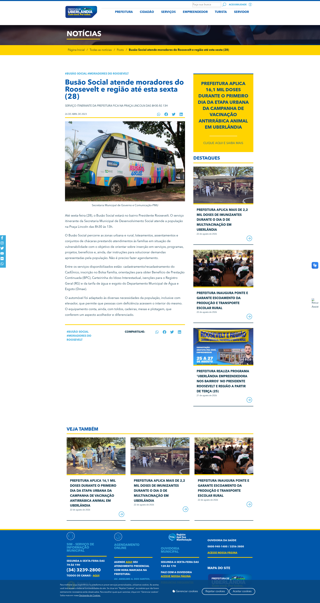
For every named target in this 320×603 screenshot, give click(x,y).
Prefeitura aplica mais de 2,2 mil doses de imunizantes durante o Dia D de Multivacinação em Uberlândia (222, 220)
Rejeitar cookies (215, 591)
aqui (96, 576)
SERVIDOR (241, 12)
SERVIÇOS (168, 12)
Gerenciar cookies (186, 591)
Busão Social (77, 74)
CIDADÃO (147, 12)
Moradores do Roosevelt (109, 74)
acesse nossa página (176, 576)
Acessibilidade (238, 5)
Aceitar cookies (242, 591)
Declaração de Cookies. (89, 596)
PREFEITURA (124, 12)
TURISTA (221, 12)
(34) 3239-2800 (84, 570)
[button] (158, 114)
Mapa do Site (219, 568)
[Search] (224, 4)
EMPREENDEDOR (195, 12)
